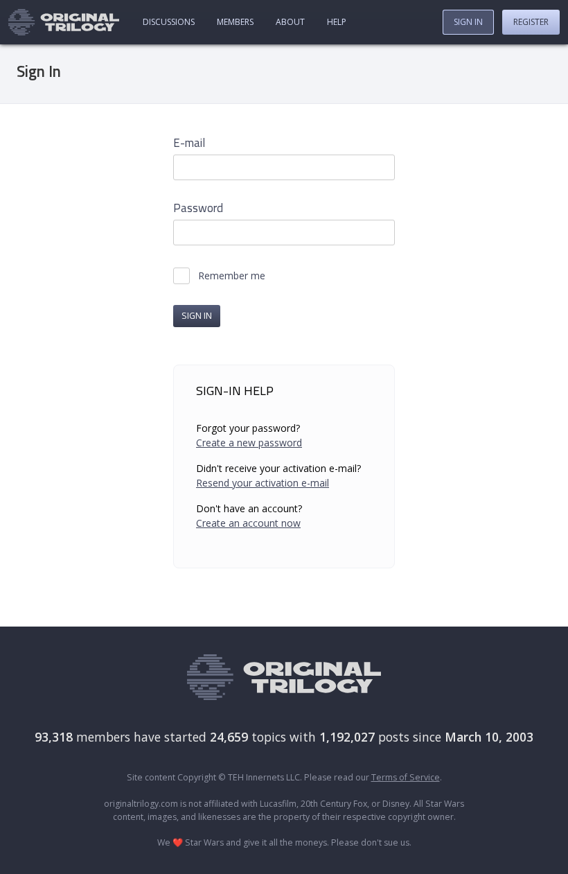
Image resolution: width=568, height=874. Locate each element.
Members (235, 22)
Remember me (231, 276)
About (290, 22)
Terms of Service (405, 777)
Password (198, 208)
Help (336, 22)
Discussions (169, 22)
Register (531, 22)
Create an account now (248, 523)
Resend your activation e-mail (262, 482)
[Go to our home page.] (63, 22)
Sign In (468, 22)
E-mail (189, 143)
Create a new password (249, 442)
